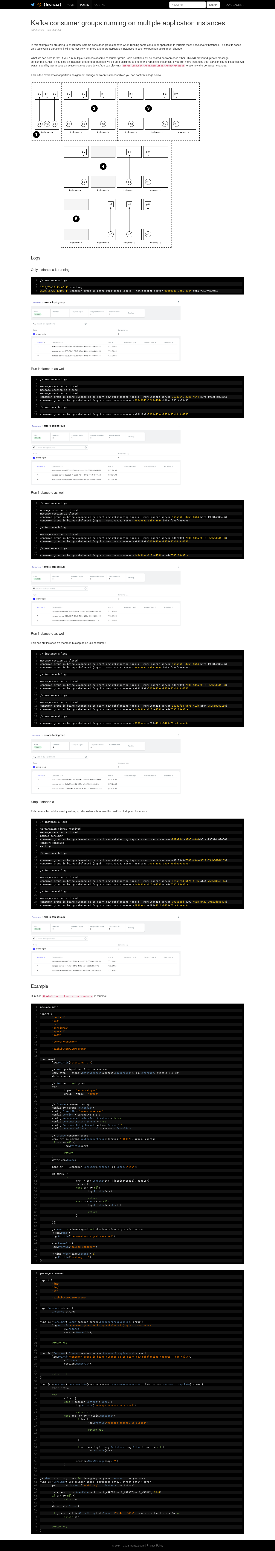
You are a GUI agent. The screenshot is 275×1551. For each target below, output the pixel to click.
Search (213, 5)
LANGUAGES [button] (233, 5)
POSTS (84, 5)
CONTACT (100, 5)
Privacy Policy (155, 1545)
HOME (70, 5)
